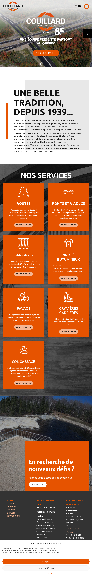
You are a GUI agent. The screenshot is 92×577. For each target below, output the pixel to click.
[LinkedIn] (79, 6)
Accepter (46, 561)
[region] (46, 33)
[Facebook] (76, 6)
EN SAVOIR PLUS (23, 225)
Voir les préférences (46, 568)
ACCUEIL (10, 504)
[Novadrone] (13, 6)
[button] (87, 33)
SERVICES (10, 510)
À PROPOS (11, 507)
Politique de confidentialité (46, 574)
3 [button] (50, 64)
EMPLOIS (37, 484)
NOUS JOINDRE (13, 516)
